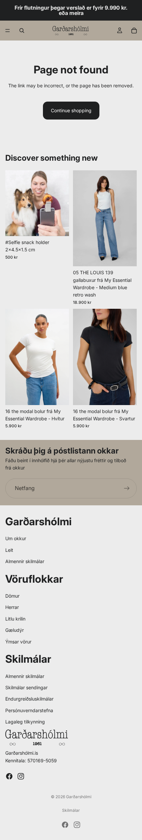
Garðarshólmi (78, 796)
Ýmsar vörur (18, 641)
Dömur (12, 596)
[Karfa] (134, 30)
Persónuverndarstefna (29, 710)
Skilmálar (71, 810)
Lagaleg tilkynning (25, 721)
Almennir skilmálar (24, 561)
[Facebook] (9, 776)
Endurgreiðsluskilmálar (29, 699)
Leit (9, 550)
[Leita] (22, 30)
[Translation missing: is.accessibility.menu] (7, 30)
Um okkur (15, 538)
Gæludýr (14, 630)
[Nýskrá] (127, 488)
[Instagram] (21, 776)
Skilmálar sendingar (26, 687)
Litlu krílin (15, 619)
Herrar (12, 607)
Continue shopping (71, 110)
